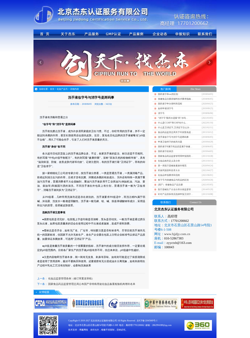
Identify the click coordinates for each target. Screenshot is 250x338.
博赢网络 (83, 329)
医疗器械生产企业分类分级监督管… (175, 189)
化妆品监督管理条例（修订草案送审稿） (71, 278)
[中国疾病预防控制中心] (124, 303)
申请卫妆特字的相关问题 (170, 142)
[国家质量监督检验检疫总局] (87, 303)
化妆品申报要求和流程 (169, 175)
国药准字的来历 (165, 151)
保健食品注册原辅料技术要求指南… (175, 99)
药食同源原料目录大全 (169, 170)
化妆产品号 (62, 89)
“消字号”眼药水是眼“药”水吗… (173, 118)
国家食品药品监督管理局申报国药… (175, 156)
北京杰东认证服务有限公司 (104, 320)
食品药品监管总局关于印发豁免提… (175, 132)
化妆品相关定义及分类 (169, 161)
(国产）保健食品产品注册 (170, 184)
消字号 (161, 113)
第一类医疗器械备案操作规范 (172, 165)
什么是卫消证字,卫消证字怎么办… (174, 127)
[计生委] (197, 303)
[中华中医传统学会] (160, 303)
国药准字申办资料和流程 (170, 103)
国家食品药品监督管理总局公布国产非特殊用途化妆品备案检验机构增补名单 (91, 284)
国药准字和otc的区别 (168, 94)
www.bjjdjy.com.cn (177, 234)
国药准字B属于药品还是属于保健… (175, 146)
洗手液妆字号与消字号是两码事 (173, 137)
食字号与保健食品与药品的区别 (173, 180)
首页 (52, 89)
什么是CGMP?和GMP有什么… (173, 122)
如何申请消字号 (165, 108)
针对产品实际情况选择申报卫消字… (175, 194)
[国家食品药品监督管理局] (51, 303)
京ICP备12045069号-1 (147, 320)
